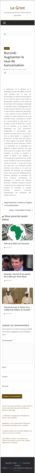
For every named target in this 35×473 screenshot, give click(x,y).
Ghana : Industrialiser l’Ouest (20, 210)
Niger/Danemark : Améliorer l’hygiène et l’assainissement (18, 203)
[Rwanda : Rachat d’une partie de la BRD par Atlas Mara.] (17, 256)
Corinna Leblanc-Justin (20, 69)
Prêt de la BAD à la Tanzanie (16, 243)
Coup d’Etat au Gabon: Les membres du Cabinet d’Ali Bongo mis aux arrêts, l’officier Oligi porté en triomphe (16, 441)
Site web (5, 386)
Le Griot (17, 7)
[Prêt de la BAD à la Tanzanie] (17, 225)
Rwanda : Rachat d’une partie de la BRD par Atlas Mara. (17, 275)
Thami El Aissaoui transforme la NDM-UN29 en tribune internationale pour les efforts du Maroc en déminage (17, 408)
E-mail (5, 377)
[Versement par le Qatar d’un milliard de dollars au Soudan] (17, 289)
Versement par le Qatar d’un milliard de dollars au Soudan (17, 308)
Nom (4, 367)
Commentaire (7, 340)
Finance (7, 48)
